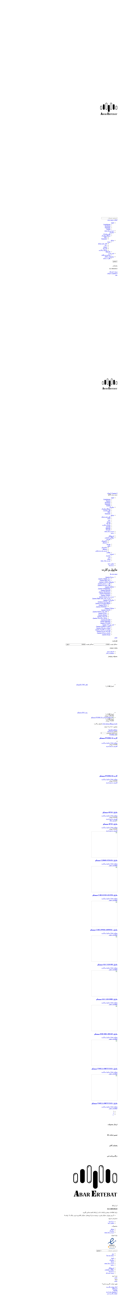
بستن (115, 637)
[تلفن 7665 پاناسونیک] (101, 684)
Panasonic (107, 227)
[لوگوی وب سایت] (108, 216)
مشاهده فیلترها (113, 730)
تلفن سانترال (106, 234)
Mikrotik (108, 251)
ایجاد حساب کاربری (111, 1287)
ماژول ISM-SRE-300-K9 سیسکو (105, 1034)
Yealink (108, 229)
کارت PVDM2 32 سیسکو (98, 717)
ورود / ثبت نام (110, 1273)
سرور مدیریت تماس (101, 551)
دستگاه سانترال (106, 235)
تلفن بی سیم (106, 258)
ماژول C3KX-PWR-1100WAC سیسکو (103, 930)
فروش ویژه (110, 651)
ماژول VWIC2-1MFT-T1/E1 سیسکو (104, 1069)
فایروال (105, 248)
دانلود (108, 546)
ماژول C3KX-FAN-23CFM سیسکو (105, 895)
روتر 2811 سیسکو (82, 712)
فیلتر (67, 644)
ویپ (109, 557)
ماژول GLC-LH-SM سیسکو (107, 964)
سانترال (111, 232)
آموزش (108, 539)
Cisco (108, 242)
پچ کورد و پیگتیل (105, 255)
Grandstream (106, 224)
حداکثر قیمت (89, 644)
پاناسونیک (104, 541)
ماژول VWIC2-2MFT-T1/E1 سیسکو (104, 1103)
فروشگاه (112, 723)
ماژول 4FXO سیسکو (110, 812)
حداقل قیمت (113, 644)
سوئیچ (105, 247)
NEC (105, 237)
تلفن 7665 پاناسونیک (82, 684)
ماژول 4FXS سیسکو (110, 824)
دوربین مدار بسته (105, 560)
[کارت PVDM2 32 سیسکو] (110, 717)
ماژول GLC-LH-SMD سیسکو (106, 999)
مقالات (108, 552)
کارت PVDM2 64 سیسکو (108, 776)
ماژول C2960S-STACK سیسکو (106, 860)
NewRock (107, 226)
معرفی (108, 544)
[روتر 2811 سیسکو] (101, 712)
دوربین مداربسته (109, 230)
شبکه (112, 240)
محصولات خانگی (109, 256)
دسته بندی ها (113, 574)
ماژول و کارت (103, 250)
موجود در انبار (110, 653)
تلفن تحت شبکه (102, 243)
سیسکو (105, 542)
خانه (116, 723)
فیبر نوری (111, 253)
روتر (105, 245)
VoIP (112, 223)
